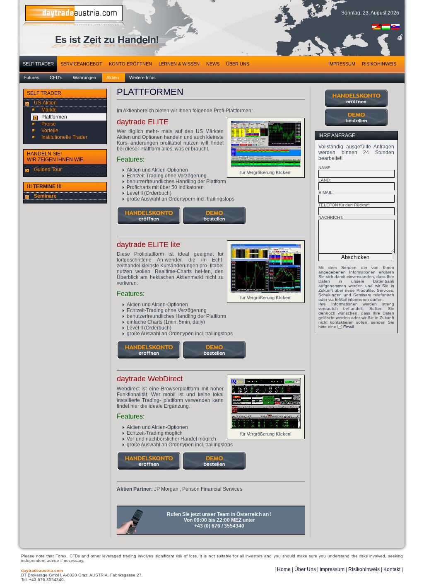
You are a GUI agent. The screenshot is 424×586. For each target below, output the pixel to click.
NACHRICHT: (331, 217)
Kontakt (391, 569)
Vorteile (49, 130)
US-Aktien (45, 103)
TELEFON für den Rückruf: (344, 205)
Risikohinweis (364, 569)
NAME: (325, 167)
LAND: (325, 180)
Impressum (332, 569)
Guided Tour (48, 169)
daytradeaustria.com (42, 570)
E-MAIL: (326, 192)
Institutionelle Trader (64, 137)
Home (284, 569)
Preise (48, 124)
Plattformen (54, 117)
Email (348, 326)
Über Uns (305, 569)
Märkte (49, 110)
